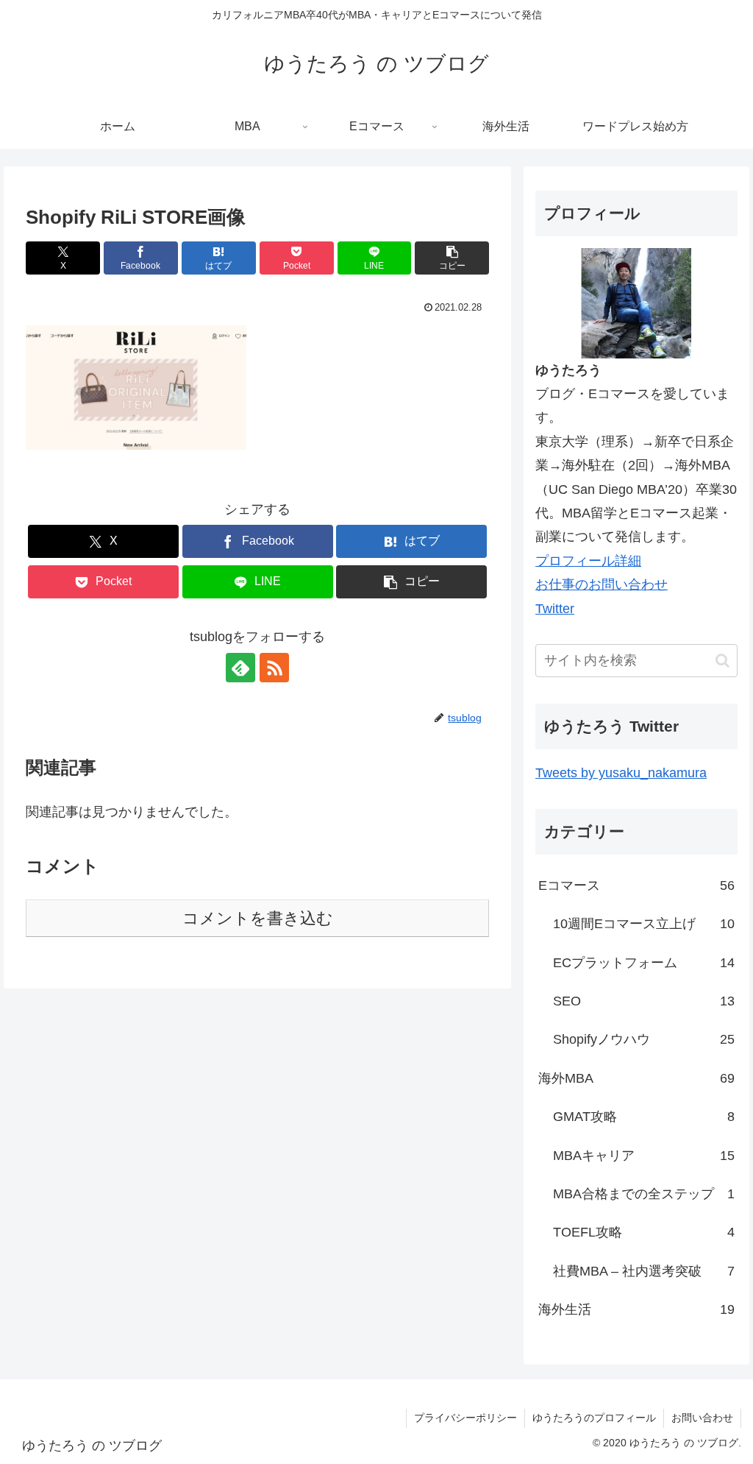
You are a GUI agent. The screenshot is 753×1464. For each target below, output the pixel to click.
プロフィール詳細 (588, 561)
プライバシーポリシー (465, 1418)
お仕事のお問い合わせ (601, 584)
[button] (452, 258)
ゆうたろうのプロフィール (594, 1418)
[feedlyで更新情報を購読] (240, 667)
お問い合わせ (702, 1418)
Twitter (554, 608)
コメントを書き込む (257, 918)
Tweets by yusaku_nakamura (621, 772)
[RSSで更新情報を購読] (274, 667)
